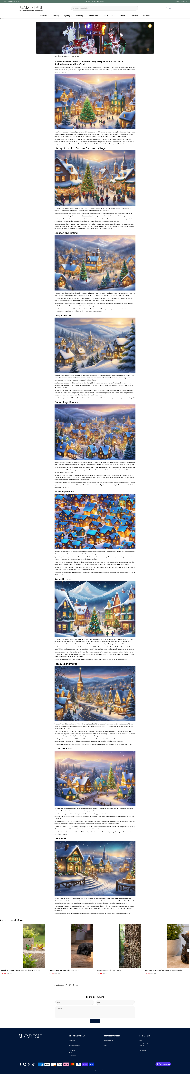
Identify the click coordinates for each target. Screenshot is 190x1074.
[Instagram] (24, 1064)
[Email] (77, 985)
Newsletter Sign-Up (180, 1)
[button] (85, 1036)
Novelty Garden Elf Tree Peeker (109, 970)
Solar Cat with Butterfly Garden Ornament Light (163, 970)
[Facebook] (20, 1064)
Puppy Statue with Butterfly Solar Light (64, 970)
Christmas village (69, 139)
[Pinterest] (29, 1064)
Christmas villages (60, 67)
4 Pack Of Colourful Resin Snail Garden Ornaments (20, 970)
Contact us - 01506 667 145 (10, 1)
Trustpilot (2, 19)
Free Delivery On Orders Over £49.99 (94, 1)
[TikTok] (33, 1064)
